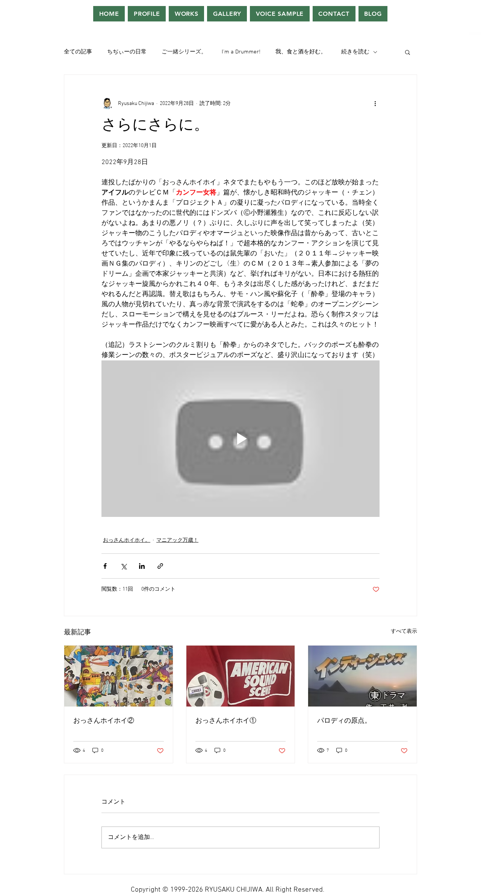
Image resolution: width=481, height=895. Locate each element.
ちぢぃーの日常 (127, 52)
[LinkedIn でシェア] (141, 566)
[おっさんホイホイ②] (118, 676)
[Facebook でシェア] (105, 566)
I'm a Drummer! (241, 52)
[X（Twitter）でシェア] (123, 566)
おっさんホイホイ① (225, 721)
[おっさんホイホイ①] (240, 676)
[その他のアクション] (375, 103)
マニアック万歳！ (177, 540)
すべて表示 (404, 631)
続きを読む (355, 52)
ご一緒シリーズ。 (184, 52)
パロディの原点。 (344, 721)
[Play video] (240, 438)
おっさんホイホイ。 (126, 540)
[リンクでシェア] (160, 566)
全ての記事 (78, 52)
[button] (407, 52)
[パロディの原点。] (362, 676)
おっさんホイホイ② (103, 721)
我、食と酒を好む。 (300, 52)
